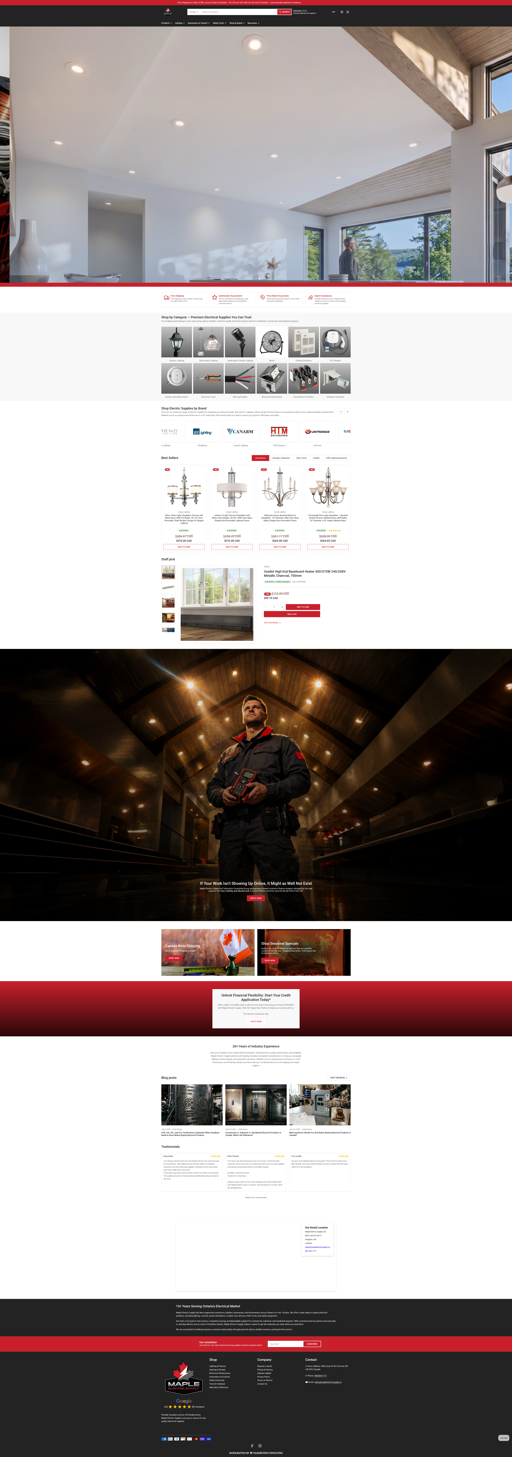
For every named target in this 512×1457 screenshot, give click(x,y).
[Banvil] (272, 342)
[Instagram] (260, 1446)
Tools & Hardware (217, 1384)
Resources (252, 23)
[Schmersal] (320, 431)
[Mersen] (243, 431)
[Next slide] (265, 278)
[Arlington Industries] (335, 378)
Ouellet (266, 567)
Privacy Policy (263, 1377)
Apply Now (256, 1021)
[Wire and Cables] (240, 378)
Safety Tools (218, 23)
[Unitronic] (205, 431)
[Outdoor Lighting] (176, 342)
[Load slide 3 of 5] (256, 278)
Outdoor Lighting (176, 360)
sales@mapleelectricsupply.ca (328, 1382)
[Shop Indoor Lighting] (208, 342)
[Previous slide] (246, 278)
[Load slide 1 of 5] (249, 278)
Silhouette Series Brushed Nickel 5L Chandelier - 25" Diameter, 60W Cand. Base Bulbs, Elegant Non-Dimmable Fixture (280, 518)
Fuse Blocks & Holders (303, 397)
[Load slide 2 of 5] (252, 278)
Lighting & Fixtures (217, 1366)
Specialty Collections (218, 1387)
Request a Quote (264, 1366)
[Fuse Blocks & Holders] (303, 378)
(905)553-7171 (320, 1376)
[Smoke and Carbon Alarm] (176, 378)
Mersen (244, 445)
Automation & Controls (219, 1377)
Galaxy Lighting (184, 512)
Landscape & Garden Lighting (240, 360)
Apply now (255, 898)
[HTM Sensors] (167, 431)
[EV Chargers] (335, 342)
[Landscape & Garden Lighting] (240, 342)
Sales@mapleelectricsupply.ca (317, 1247)
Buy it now (292, 614)
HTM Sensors (167, 445)
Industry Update (264, 1373)
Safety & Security (216, 1380)
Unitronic (205, 445)
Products (165, 23)
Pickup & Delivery (265, 1370)
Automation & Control (197, 23)
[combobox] (246, 12)
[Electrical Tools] (208, 378)
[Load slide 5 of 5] (262, 278)
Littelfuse (282, 445)
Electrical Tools (208, 397)
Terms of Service (264, 1380)
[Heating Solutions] (303, 342)
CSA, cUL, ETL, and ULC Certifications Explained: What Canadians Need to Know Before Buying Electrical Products (190, 1134)
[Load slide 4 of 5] (259, 278)
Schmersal (320, 445)
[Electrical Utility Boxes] (272, 378)
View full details (271, 622)
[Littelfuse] (282, 431)
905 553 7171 (311, 1251)
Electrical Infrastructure (219, 1373)
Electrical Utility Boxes (272, 397)
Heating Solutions (304, 360)
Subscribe (312, 1344)
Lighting (178, 23)
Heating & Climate (217, 1370)
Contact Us (262, 1384)
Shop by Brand (235, 23)
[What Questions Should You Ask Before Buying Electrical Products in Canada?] (320, 1104)
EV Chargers (335, 360)
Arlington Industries (335, 397)
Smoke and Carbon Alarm (176, 397)
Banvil (272, 360)
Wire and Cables (240, 397)
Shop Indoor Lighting (208, 360)
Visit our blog (337, 1078)
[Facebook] (252, 1446)
